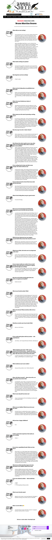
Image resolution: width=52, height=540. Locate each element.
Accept (48, 538)
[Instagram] (25, 529)
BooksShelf (11, 530)
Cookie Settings (44, 538)
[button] (14, 17)
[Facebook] (23, 529)
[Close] (51, 538)
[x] (28, 529)
